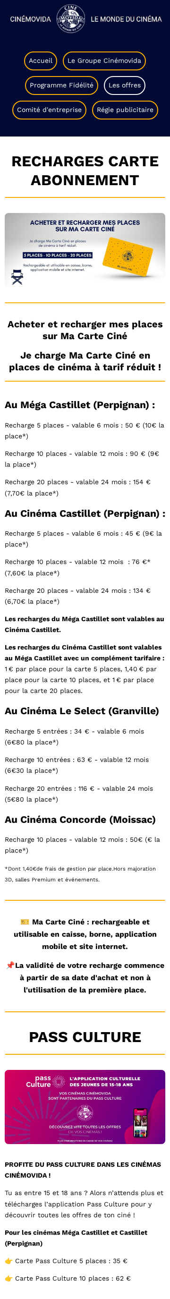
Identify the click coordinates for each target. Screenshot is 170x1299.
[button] (85, 17)
